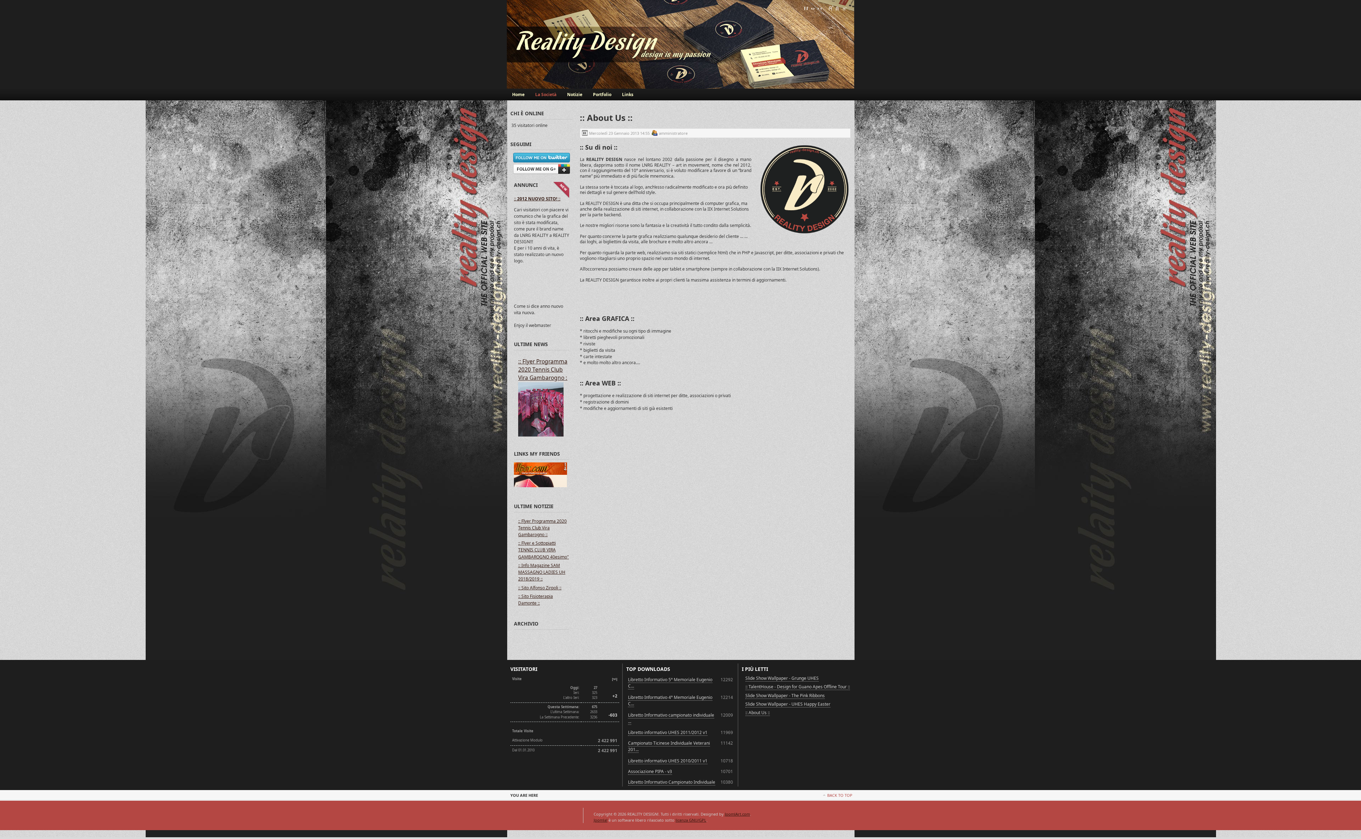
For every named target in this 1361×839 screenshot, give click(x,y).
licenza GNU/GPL (691, 820)
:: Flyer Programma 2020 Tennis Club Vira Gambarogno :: (543, 369)
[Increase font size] (831, 8)
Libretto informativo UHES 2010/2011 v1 (667, 761)
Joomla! (600, 820)
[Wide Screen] (813, 8)
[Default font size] (837, 8)
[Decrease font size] (844, 8)
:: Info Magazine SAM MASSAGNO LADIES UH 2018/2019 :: (541, 572)
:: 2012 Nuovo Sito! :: (537, 199)
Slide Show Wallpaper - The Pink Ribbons (785, 696)
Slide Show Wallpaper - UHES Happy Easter (787, 704)
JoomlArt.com (737, 814)
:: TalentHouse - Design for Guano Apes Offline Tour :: (797, 687)
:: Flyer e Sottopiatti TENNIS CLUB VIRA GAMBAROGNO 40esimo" (543, 550)
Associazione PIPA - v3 (650, 771)
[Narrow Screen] (819, 8)
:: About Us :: (757, 713)
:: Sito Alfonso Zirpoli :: (539, 588)
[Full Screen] (806, 8)
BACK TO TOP (839, 795)
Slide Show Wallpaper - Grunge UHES (782, 678)
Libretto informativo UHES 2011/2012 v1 (667, 732)
